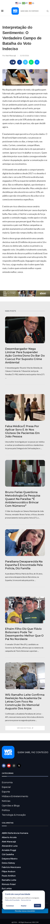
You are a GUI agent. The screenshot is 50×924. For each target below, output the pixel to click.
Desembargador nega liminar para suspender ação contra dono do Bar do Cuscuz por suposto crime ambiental (25, 355)
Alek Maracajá (10, 55)
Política (6, 810)
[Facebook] (4, 766)
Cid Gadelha (8, 854)
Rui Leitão (7, 888)
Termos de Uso (26, 900)
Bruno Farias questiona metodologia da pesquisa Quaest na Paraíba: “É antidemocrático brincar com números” (22, 499)
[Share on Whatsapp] (31, 62)
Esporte (6, 791)
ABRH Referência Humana (15, 833)
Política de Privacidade (12, 900)
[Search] (47, 11)
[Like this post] (13, 62)
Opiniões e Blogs (11, 805)
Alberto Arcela (9, 837)
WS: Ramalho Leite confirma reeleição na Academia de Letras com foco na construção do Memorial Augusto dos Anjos (24, 701)
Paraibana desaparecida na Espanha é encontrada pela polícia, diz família (24, 565)
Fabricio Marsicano (11, 867)
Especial (6, 787)
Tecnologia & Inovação (14, 815)
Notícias (6, 801)
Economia (7, 782)
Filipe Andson (8, 871)
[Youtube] (9, 766)
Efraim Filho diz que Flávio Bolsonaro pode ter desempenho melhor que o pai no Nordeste (24, 634)
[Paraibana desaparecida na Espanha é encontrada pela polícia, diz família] (25, 542)
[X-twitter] (19, 766)
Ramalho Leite (9, 880)
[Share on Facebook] (19, 62)
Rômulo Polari (9, 884)
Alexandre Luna (9, 846)
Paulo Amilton (9, 876)
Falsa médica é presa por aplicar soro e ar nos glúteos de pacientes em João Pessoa (22, 431)
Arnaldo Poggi (9, 850)
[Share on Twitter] (25, 62)
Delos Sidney (8, 863)
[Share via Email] (37, 62)
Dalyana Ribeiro (9, 859)
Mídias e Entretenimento (15, 796)
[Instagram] (14, 766)
